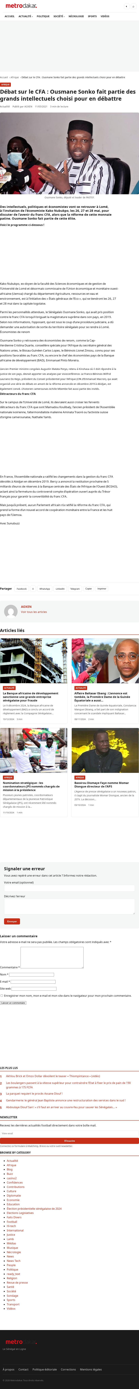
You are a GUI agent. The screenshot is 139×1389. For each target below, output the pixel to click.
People (11, 1265)
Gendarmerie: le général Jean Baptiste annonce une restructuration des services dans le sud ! (65, 1100)
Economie (13, 1200)
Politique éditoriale (45, 1369)
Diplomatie (14, 1195)
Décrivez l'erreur (14, 896)
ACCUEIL (10, 16)
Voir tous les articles (34, 612)
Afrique (5, 84)
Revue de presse (17, 1282)
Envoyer (12, 921)
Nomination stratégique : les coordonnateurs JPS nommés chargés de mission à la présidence (31, 786)
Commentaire (10, 967)
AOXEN (28, 106)
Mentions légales (91, 1369)
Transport (13, 1304)
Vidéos (11, 1308)
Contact (23, 1369)
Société (11, 1291)
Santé (10, 1287)
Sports (11, 1300)
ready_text (13, 1274)
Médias (11, 1243)
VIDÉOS (105, 16)
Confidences (15, 1182)
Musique (12, 1248)
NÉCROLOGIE (76, 16)
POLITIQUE (43, 16)
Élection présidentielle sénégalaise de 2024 (34, 1209)
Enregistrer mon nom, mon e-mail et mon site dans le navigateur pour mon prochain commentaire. (68, 996)
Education (13, 1204)
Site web (5, 988)
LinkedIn (60, 588)
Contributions (16, 1187)
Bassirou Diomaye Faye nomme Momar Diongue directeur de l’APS (101, 784)
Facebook (22, 588)
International (15, 1230)
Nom (4, 974)
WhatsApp (44, 588)
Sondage (12, 1296)
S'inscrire (69, 1140)
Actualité (9, 688)
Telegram (75, 588)
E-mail (5, 981)
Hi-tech (11, 1226)
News (10, 1256)
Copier (88, 588)
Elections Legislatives (20, 1213)
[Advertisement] (69, 46)
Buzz (10, 1174)
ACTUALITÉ (25, 16)
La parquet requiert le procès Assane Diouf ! (34, 1093)
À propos (8, 1369)
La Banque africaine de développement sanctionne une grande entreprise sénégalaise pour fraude (30, 696)
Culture (11, 1191)
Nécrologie (14, 1252)
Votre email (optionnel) (19, 882)
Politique (12, 1269)
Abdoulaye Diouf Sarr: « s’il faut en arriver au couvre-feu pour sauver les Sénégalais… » (61, 1107)
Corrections (68, 1369)
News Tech (14, 1261)
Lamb (10, 1239)
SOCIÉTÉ (58, 16)
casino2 (12, 1178)
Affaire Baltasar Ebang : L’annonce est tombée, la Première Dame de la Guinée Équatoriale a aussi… (102, 696)
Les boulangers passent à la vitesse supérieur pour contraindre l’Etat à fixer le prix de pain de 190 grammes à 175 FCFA (68, 1085)
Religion (12, 1278)
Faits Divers (14, 1217)
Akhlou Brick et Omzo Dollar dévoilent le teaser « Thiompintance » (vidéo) (53, 1076)
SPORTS (92, 16)
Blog (10, 1169)
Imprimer (101, 588)
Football (12, 1222)
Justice (11, 1235)
